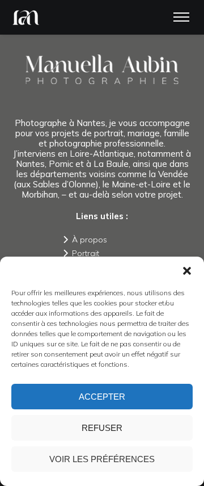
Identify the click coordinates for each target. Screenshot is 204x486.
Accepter (102, 396)
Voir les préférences (102, 459)
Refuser (102, 428)
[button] (187, 270)
